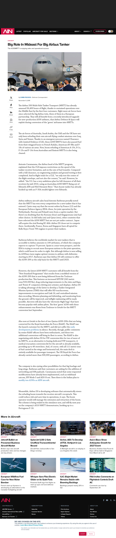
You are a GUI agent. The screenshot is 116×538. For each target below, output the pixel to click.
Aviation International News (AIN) (12, 511)
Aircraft (11, 41)
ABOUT (76, 31)
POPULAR (27, 31)
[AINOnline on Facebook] (103, 500)
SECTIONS (52, 31)
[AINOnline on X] (111, 500)
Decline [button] (91, 534)
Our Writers (93, 511)
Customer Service (37, 511)
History (92, 514)
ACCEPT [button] (82, 534)
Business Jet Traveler (8, 516)
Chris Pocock (25, 97)
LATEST (19, 31)
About (92, 509)
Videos (63, 516)
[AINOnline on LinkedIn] (114, 500)
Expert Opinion (65, 511)
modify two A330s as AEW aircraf (33, 380)
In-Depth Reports (66, 514)
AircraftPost (5, 514)
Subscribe (100, 31)
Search (87, 31)
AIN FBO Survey (7, 509)
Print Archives (65, 509)
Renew (34, 514)
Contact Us (93, 516)
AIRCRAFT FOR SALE (40, 31)
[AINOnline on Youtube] (107, 500)
